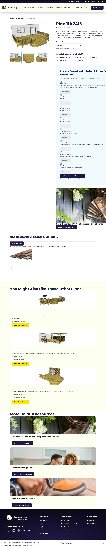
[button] (59, 8)
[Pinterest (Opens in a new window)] (18, 530)
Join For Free (97, 8)
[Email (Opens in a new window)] (28, 530)
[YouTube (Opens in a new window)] (23, 530)
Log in (62, 78)
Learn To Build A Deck (22, 505)
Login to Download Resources (72, 176)
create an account (72, 78)
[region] (53, 543)
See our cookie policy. (27, 544)
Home (12, 18)
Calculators (91, 521)
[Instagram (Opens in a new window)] (13, 530)
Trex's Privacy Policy (59, 246)
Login (41, 524)
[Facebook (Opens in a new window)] (8, 530)
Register (42, 527)
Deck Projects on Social (69, 524)
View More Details (20, 325)
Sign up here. (83, 179)
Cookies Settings (67, 543)
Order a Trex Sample (65, 227)
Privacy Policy (29, 545)
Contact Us (43, 521)
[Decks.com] (10, 7)
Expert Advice (92, 524)
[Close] (103, 543)
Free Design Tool (66, 530)
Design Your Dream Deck (23, 474)
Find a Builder (44, 530)
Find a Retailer (17, 243)
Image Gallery (65, 521)
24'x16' (59, 45)
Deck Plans (19, 18)
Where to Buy (44, 533)
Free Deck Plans (66, 527)
